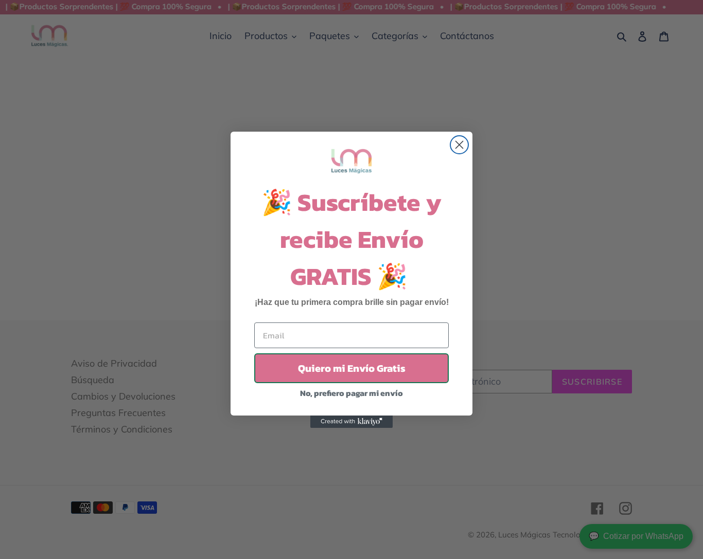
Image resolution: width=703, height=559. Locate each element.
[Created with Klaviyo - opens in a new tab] (351, 422)
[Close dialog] (459, 145)
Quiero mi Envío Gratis (352, 368)
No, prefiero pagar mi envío (351, 393)
